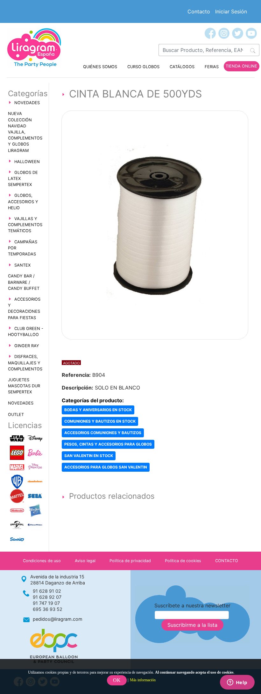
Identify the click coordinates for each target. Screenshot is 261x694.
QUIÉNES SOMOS (100, 66)
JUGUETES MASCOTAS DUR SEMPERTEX (24, 385)
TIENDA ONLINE (241, 66)
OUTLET (16, 414)
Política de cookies (183, 560)
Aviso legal (85, 560)
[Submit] (252, 50)
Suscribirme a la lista (192, 625)
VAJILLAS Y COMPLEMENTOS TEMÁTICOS (25, 224)
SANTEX (22, 265)
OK (117, 680)
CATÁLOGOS (182, 66)
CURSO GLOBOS (143, 66)
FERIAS (212, 66)
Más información (143, 680)
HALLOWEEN (27, 161)
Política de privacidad (130, 560)
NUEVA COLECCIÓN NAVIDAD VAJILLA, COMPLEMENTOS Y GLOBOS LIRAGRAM (25, 132)
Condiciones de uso (42, 560)
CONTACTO (226, 560)
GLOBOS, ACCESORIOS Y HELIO (23, 201)
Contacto (198, 11)
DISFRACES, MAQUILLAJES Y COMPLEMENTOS (25, 362)
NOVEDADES (27, 102)
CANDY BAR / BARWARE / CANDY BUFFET (23, 282)
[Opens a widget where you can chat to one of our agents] (237, 683)
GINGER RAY (26, 345)
